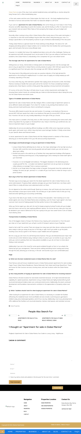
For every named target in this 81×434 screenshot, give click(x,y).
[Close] (2, 432)
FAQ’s (18, 5)
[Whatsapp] (12, 405)
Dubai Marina (13, 12)
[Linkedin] (5, 405)
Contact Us (66, 2)
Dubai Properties (15, 306)
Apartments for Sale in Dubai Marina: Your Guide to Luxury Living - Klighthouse (39, 333)
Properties (27, 2)
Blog (57, 2)
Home (18, 2)
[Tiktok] (15, 405)
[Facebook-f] (9, 405)
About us (48, 2)
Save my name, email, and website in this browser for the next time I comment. (35, 377)
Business (37, 2)
